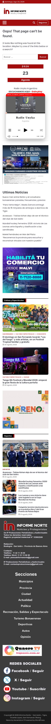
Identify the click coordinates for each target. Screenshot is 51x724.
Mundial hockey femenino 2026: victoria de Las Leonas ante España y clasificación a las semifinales (25, 226)
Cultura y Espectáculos (25, 334)
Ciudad (26, 377)
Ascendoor (18, 720)
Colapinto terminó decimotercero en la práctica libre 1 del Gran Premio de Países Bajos (33, 509)
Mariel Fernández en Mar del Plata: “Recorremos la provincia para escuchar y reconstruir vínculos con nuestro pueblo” (23, 237)
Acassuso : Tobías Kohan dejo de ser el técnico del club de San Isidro (25, 473)
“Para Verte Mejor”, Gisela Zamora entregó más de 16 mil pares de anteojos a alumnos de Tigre (25, 207)
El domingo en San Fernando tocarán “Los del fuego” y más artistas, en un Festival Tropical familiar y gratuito (24, 339)
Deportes (6, 469)
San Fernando (8, 334)
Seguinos (43, 23)
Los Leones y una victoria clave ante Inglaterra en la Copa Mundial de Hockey (32, 497)
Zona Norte (41, 334)
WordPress (40, 720)
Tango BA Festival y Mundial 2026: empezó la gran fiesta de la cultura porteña (25, 381)
